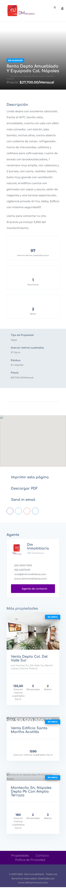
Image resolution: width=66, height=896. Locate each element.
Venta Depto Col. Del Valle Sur (29, 658)
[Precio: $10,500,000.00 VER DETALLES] (33, 777)
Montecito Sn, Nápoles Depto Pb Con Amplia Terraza (31, 791)
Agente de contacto (33, 588)
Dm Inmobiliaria (38, 546)
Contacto (42, 855)
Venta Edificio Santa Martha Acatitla (29, 730)
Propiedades (20, 855)
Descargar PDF (24, 488)
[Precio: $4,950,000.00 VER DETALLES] (33, 631)
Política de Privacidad (30, 859)
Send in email (23, 500)
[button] (33, 435)
